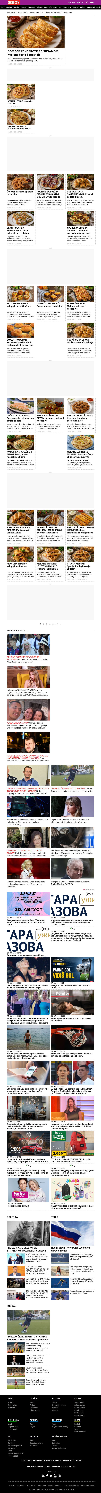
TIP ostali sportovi (15, 1446)
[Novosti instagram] (59, 1475)
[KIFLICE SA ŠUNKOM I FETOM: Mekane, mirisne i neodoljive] (50, 406)
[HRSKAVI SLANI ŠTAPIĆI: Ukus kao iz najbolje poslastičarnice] (80, 406)
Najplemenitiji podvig (60, 1427)
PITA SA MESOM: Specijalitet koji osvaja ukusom (78, 566)
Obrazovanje (35, 1410)
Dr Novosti (91, 7)
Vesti (2, 7)
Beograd (75, 7)
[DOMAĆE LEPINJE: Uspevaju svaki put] (21, 92)
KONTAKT (20, 1485)
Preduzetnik (12, 1429)
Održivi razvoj (59, 1436)
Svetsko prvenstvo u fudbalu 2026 (15, 1454)
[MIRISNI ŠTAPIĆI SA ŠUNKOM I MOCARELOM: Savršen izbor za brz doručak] (50, 518)
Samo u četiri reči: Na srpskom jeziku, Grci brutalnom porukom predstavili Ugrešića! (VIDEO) (35, 1359)
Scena (47, 1466)
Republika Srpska (35, 1466)
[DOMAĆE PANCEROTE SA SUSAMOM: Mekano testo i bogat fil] (36, 32)
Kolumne (11, 1408)
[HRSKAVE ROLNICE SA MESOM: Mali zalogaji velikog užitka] (20, 518)
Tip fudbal (12, 1440)
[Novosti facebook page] (47, 1475)
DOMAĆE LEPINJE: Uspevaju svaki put (20, 102)
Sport (55, 7)
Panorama (67, 7)
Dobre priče (12, 1405)
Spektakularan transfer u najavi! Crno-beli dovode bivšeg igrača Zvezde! (36, 1382)
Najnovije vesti (68, 1466)
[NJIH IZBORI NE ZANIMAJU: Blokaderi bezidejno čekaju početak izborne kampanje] (16, 1283)
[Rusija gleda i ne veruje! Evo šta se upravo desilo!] (72, 1233)
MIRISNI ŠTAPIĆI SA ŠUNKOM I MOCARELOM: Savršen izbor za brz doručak (49, 531)
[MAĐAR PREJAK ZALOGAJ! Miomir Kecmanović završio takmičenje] (60, 1283)
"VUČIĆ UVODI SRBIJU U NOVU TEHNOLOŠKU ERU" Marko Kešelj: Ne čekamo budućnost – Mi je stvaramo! (37, 1257)
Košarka (77, 1427)
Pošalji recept (67, 12)
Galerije (56, 1466)
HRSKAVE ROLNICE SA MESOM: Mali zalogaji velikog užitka (18, 530)
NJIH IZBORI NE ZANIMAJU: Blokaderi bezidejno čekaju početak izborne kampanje (38, 1281)
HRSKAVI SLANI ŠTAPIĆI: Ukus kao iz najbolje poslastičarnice (80, 418)
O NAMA (11, 1485)
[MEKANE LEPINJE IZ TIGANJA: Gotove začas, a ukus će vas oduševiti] (80, 442)
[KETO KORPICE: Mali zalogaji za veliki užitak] (20, 294)
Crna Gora (67, 1460)
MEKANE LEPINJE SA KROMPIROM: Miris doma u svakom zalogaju (19, 128)
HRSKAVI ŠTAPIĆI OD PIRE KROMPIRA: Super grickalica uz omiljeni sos (80, 530)
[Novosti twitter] (51, 1475)
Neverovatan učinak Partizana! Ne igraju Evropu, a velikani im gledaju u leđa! (37, 1370)
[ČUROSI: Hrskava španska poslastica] (20, 182)
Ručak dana (45, 12)
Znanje (54, 1446)
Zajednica (56, 1443)
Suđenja (55, 1408)
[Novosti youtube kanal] (55, 1475)
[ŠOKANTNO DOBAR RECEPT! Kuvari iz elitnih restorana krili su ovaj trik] (20, 330)
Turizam (78, 1460)
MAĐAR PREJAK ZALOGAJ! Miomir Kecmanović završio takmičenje (81, 1281)
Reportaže (48, 7)
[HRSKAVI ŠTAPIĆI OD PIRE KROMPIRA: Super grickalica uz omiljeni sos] (80, 518)
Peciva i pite (55, 12)
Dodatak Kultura (36, 1443)
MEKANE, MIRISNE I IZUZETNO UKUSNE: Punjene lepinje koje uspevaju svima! (47, 567)
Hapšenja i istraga (59, 1405)
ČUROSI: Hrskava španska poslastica (20, 193)
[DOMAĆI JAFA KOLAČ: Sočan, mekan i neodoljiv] (50, 294)
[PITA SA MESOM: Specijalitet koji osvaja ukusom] (80, 554)
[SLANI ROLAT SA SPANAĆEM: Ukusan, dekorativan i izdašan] (20, 218)
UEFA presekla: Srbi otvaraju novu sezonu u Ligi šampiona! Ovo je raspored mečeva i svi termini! (38, 1346)
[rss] (43, 1475)
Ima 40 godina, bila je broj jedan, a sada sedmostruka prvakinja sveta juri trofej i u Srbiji (81, 1270)
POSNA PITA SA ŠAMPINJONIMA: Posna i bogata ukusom (80, 194)
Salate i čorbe (23, 12)
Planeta (39, 7)
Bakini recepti (34, 12)
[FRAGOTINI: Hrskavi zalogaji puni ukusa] (20, 554)
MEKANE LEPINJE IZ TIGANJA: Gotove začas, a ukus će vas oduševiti (80, 454)
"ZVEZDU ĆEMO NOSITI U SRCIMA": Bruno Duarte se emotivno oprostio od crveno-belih (28, 1339)
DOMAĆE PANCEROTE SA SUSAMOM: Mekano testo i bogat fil (33, 53)
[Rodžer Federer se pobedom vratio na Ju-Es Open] (60, 1295)
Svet (31, 1424)
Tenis (54, 1217)
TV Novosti (34, 1446)
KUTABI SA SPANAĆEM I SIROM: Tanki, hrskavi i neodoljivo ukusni (19, 454)
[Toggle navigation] (92, 2)
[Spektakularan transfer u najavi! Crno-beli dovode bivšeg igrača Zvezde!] (16, 1384)
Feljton (32, 1405)
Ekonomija (31, 7)
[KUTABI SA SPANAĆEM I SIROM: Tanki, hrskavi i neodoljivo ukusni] (20, 442)
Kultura (82, 7)
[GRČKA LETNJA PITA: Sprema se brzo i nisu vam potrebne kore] (20, 406)
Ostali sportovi (79, 1432)
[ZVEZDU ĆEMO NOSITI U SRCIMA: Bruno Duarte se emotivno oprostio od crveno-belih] (28, 1322)
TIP (60, 7)
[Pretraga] (87, 2)
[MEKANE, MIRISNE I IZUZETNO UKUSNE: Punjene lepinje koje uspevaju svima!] (50, 554)
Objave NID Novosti (87, 1485)
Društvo (9, 7)
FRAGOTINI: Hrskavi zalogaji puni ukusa (17, 565)
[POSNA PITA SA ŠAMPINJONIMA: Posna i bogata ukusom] (80, 182)
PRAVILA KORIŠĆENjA (71, 1485)
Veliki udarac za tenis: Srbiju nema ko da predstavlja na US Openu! (82, 1256)
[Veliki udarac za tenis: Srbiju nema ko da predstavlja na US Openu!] (60, 1258)
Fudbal (11, 1305)
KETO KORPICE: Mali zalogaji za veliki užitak (19, 304)
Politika (12, 1217)
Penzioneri (34, 1408)
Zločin (54, 1402)
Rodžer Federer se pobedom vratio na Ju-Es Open (82, 1292)
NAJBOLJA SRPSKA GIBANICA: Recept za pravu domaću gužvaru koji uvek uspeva (78, 232)
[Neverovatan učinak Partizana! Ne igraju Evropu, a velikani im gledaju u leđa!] (16, 1372)
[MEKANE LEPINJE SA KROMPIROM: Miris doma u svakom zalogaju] (21, 117)
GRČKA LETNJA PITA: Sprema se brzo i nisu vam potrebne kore (20, 418)
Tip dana (11, 1443)
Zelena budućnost (59, 1448)
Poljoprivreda (13, 1427)
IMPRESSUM (30, 1485)
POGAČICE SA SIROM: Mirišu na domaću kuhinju (80, 341)
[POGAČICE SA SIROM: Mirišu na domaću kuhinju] (80, 330)
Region (32, 1427)
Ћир (73, 2)
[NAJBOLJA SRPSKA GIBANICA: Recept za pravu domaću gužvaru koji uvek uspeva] (80, 218)
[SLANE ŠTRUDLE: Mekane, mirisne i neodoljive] (80, 294)
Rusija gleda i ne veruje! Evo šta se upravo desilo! (70, 1249)
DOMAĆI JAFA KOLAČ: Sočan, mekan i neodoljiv (49, 304)
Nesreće (55, 1410)
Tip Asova (11, 1448)
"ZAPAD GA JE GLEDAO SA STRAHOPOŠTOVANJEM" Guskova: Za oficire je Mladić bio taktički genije (28, 1250)
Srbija (98, 7)
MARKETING (41, 1485)
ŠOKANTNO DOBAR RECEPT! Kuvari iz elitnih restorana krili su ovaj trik (20, 342)
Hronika (16, 7)
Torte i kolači (11, 12)
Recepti (23, 7)
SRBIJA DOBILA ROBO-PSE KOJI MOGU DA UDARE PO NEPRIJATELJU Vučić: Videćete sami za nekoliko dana (37, 1294)
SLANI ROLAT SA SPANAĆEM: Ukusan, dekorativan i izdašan (18, 230)
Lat (69, 2)
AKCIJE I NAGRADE (54, 1485)
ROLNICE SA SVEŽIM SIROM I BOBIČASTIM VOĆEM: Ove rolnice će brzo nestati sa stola (48, 195)
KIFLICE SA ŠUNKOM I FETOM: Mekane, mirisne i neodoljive (50, 418)
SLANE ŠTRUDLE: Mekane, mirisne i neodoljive (76, 306)
